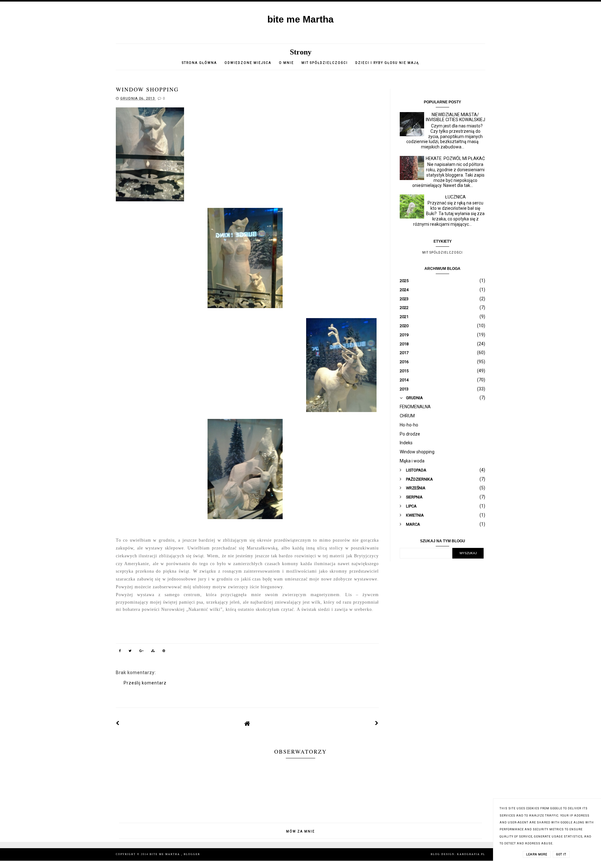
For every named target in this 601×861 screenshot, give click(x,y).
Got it (561, 854)
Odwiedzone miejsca (247, 62)
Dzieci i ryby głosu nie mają (387, 62)
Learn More (536, 854)
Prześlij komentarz (145, 682)
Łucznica (455, 196)
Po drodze (410, 433)
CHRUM (407, 415)
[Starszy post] (377, 723)
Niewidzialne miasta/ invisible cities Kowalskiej (455, 117)
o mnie (287, 62)
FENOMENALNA (415, 406)
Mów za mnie (300, 831)
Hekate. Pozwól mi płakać (455, 158)
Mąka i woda (412, 460)
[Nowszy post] (118, 723)
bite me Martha (300, 19)
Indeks (406, 442)
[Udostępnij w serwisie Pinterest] (164, 652)
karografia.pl (471, 854)
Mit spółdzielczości (324, 62)
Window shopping (417, 451)
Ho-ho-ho (409, 424)
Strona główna (199, 62)
